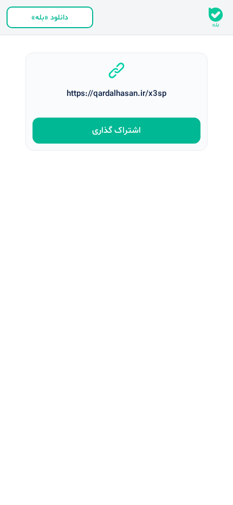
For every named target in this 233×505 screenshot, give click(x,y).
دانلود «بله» (49, 17)
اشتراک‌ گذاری (116, 131)
